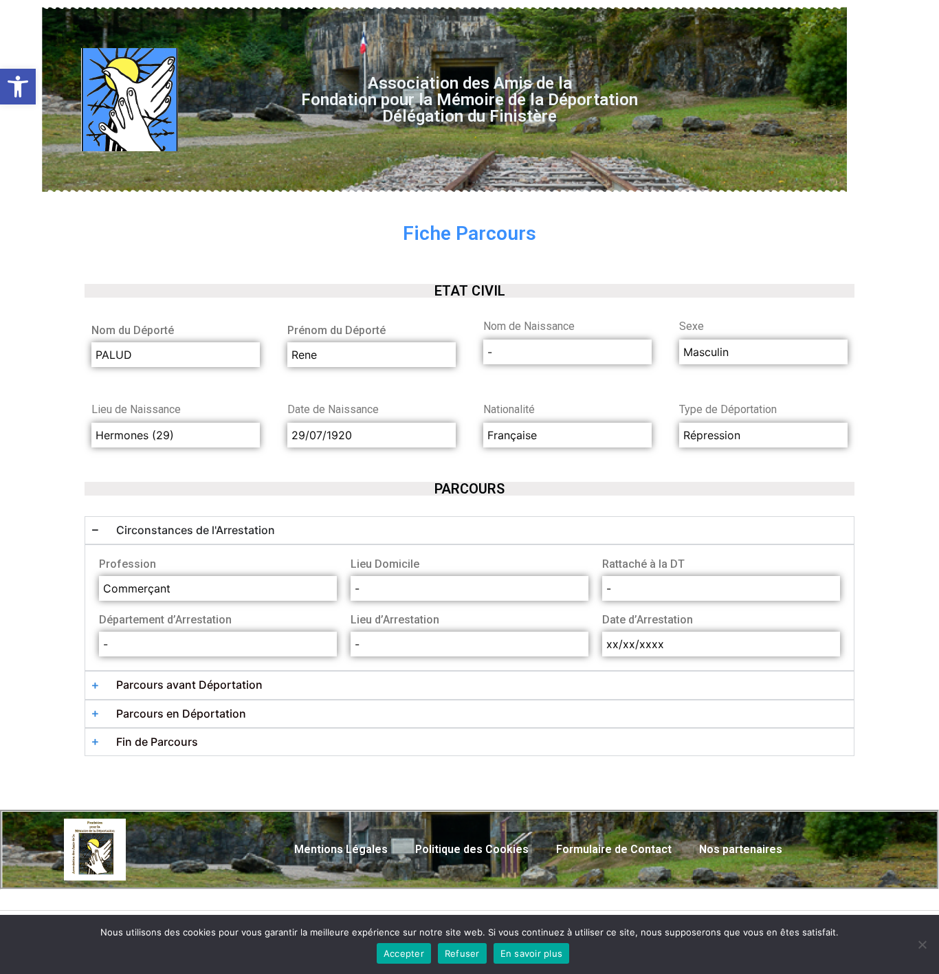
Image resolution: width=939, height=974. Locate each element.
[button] (18, 86)
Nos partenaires (740, 849)
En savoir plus (531, 953)
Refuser (462, 953)
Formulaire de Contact (614, 849)
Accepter (404, 953)
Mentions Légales (341, 849)
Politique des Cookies (472, 849)
